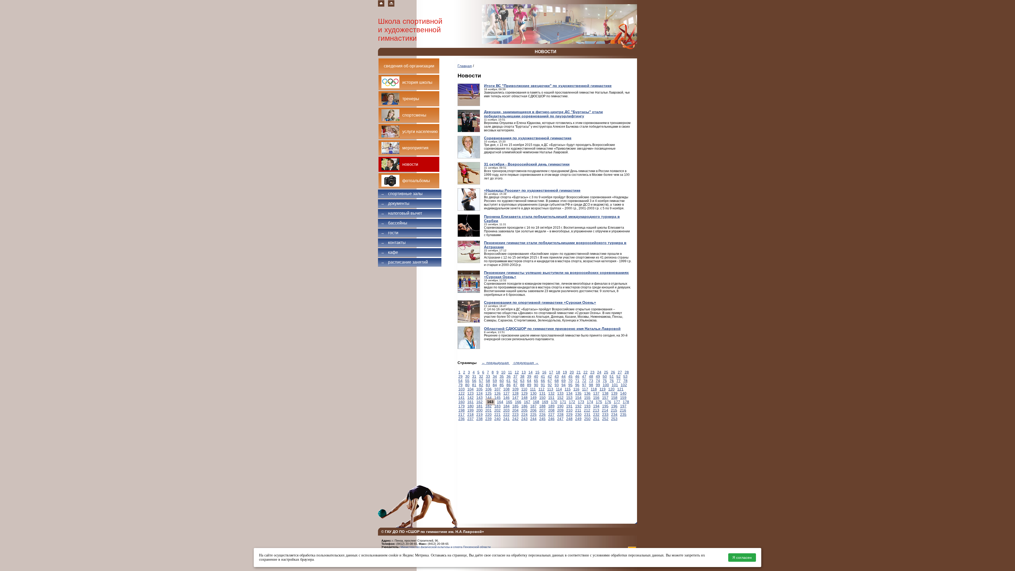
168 (536, 402)
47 (584, 376)
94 (563, 385)
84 (495, 385)
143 (479, 397)
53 (625, 376)
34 (495, 376)
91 (543, 385)
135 (578, 393)
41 (543, 376)
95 (570, 385)
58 (488, 381)
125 (488, 393)
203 (506, 410)
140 (623, 393)
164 (500, 402)
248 (569, 419)
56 (474, 381)
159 (623, 397)
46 (577, 376)
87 (515, 385)
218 (470, 414)
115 (568, 389)
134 (569, 393)
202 (497, 410)
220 (488, 414)
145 (497, 397)
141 (461, 397)
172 (572, 402)
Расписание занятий (404, 262)
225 (533, 414)
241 (506, 419)
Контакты (393, 242)
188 (542, 406)
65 (536, 381)
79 (460, 385)
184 (506, 406)
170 (554, 402)
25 (606, 372)
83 (488, 385)
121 (620, 389)
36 (508, 376)
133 (560, 393)
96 (577, 385)
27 (620, 372)
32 (481, 376)
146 (506, 397)
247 (560, 419)
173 (581, 402)
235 (623, 414)
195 (605, 406)
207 (542, 410)
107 (497, 389)
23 (592, 372)
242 (515, 419)
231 (587, 414)
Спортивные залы (402, 193)
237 (470, 419)
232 (596, 414)
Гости (389, 233)
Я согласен (742, 557)
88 (522, 385)
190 (560, 406)
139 (614, 393)
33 (488, 376)
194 (596, 406)
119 (602, 389)
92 (550, 385)
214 (605, 410)
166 (518, 402)
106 (488, 389)
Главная (465, 66)
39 (529, 376)
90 (536, 385)
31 (474, 376)
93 (557, 385)
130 (533, 393)
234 (614, 414)
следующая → (526, 363)
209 (560, 410)
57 (481, 381)
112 (541, 389)
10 (503, 372)
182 (488, 406)
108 (506, 389)
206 (533, 410)
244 (533, 419)
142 (470, 397)
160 (461, 402)
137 (596, 393)
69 (563, 381)
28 (627, 372)
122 (461, 393)
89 (529, 385)
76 (612, 381)
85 (502, 385)
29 (460, 376)
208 (551, 410)
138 (605, 393)
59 (495, 381)
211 (578, 410)
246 (551, 419)
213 (596, 410)
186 (524, 406)
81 (474, 385)
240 (497, 419)
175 (599, 402)
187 (533, 406)
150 (542, 397)
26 (613, 372)
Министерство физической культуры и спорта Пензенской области (445, 547)
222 (506, 414)
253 (614, 419)
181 (479, 406)
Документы (395, 203)
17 (551, 372)
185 (515, 406)
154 (578, 397)
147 (515, 397)
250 (587, 419)
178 (626, 402)
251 (596, 419)
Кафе (389, 252)
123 (470, 393)
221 (497, 414)
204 (515, 410)
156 (596, 397)
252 (605, 419)
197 (623, 406)
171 (563, 402)
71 (577, 381)
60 (502, 381)
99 (598, 385)
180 (470, 406)
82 (481, 385)
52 (618, 376)
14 (530, 372)
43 (557, 376)
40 (536, 376)
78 (625, 381)
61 (508, 381)
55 (467, 381)
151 (551, 397)
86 (508, 385)
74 (598, 381)
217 (461, 414)
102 (624, 385)
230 (578, 414)
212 (587, 410)
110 (524, 389)
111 (533, 389)
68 (557, 381)
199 (470, 410)
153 (569, 397)
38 (522, 376)
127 (506, 393)
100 (606, 385)
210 (569, 410)
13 (524, 372)
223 (515, 414)
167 (527, 402)
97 (584, 385)
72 (584, 381)
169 (545, 402)
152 (560, 397)
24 (599, 372)
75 (605, 381)
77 (618, 381)
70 (570, 381)
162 (479, 402)
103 (461, 389)
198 (461, 410)
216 (623, 410)
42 (550, 376)
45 (570, 376)
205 (524, 410)
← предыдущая (496, 363)
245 (542, 419)
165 (509, 402)
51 (612, 376)
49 (598, 376)
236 (461, 419)
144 (488, 397)
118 (594, 389)
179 (461, 406)
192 (578, 406)
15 (537, 372)
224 (524, 414)
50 (605, 376)
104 (470, 389)
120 (611, 389)
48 (591, 376)
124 (479, 393)
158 (614, 397)
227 (551, 414)
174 (590, 402)
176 (608, 402)
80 (467, 385)
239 (488, 419)
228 (560, 414)
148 (524, 397)
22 (585, 372)
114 (559, 389)
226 (542, 414)
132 (551, 393)
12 (517, 372)
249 (578, 419)
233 (605, 414)
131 (542, 393)
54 (460, 381)
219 (479, 414)
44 (563, 376)
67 (550, 381)
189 (551, 406)
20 (572, 372)
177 (617, 402)
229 (569, 414)
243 (524, 419)
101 (615, 385)
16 (544, 372)
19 (565, 372)
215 (614, 410)
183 (497, 406)
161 (470, 402)
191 (569, 406)
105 (479, 389)
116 (576, 389)
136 (587, 393)
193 (587, 406)
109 (515, 389)
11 (510, 372)
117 (585, 389)
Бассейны (394, 223)
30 (467, 376)
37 (515, 376)
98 (591, 385)
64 (529, 381)
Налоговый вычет (401, 213)
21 (578, 372)
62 (515, 381)
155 (587, 397)
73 (591, 381)
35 (502, 376)
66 (543, 381)
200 (479, 410)
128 (515, 393)
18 (558, 372)
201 (488, 410)
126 (497, 393)
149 (533, 397)
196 (614, 406)
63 (522, 381)
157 (605, 397)
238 (479, 419)
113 (550, 389)
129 (524, 393)
